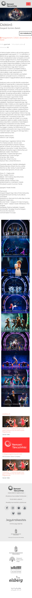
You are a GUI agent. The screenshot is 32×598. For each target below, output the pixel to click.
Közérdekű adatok (16, 499)
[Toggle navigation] (28, 4)
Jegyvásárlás (25, 33)
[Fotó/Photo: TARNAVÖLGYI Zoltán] (15, 229)
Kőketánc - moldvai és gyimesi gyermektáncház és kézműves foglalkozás (13, 430)
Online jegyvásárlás (16, 524)
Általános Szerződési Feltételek (16, 496)
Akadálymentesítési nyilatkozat (16, 502)
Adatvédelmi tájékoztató (16, 493)
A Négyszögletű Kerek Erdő (12, 454)
